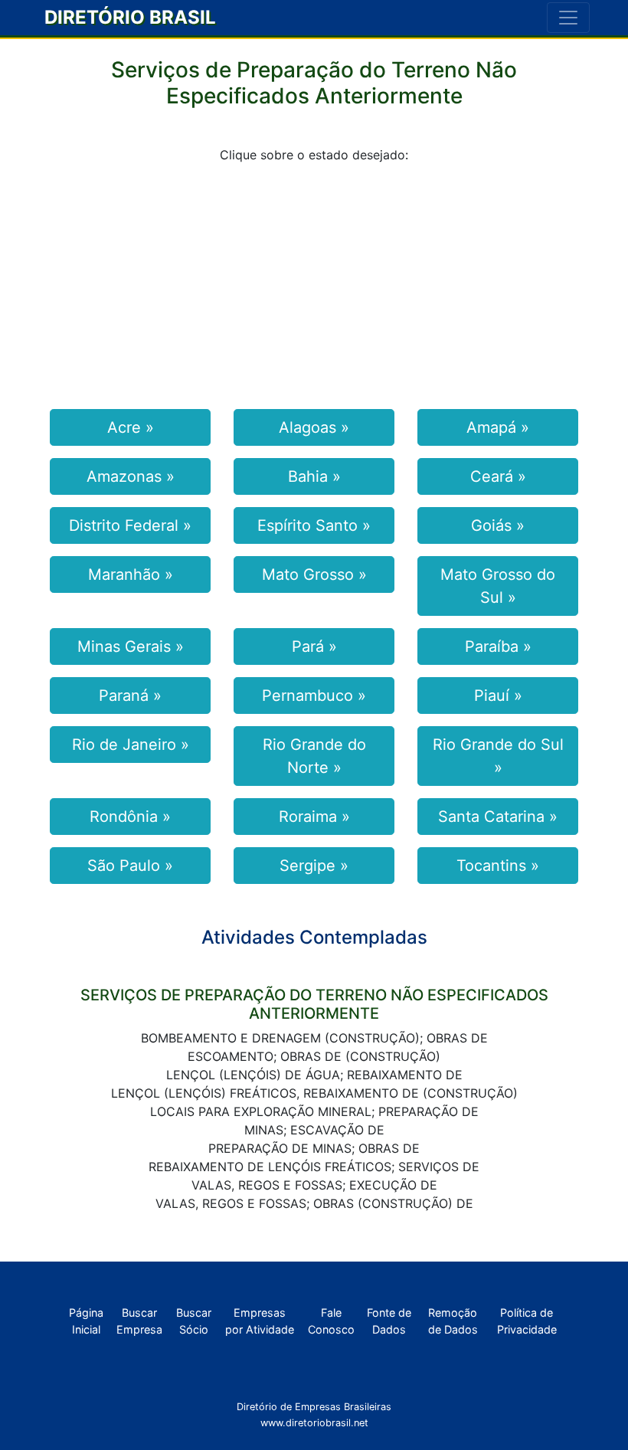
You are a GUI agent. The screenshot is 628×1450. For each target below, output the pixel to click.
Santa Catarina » (498, 816)
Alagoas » (314, 427)
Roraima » (314, 816)
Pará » (314, 646)
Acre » (130, 427)
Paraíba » (498, 646)
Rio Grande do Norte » (314, 756)
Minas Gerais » (130, 646)
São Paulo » (130, 865)
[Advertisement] (314, 283)
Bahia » (314, 476)
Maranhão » (130, 574)
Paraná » (130, 695)
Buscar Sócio (193, 1321)
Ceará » (498, 476)
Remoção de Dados (453, 1321)
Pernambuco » (314, 695)
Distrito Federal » (130, 525)
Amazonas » (131, 476)
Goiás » (498, 525)
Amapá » (497, 427)
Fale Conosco (331, 1321)
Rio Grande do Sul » (498, 756)
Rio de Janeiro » (130, 744)
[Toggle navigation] (568, 17)
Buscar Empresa (139, 1321)
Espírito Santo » (314, 525)
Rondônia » (130, 816)
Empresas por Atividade (259, 1321)
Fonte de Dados (389, 1321)
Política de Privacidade (527, 1321)
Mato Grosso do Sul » (497, 586)
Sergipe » (314, 865)
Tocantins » (497, 865)
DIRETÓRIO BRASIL (130, 17)
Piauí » (498, 695)
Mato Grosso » (314, 574)
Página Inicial (86, 1321)
